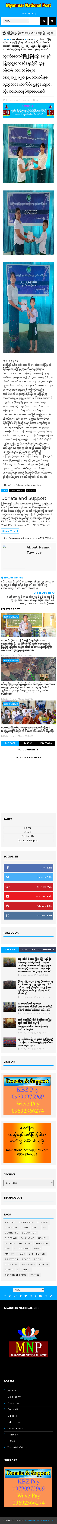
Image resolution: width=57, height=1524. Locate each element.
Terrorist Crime (16, 1275)
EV (44, 1227)
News (30, 39)
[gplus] (15, 1296)
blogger (10, 743)
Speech (43, 1264)
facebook (46, 743)
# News (31, 490)
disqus (28, 743)
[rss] (35, 1296)
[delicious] (51, 1296)
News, (36, 100)
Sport (9, 1269)
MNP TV (9, 1254)
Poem (37, 1259)
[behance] (41, 1296)
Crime (25, 1227)
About (27, 832)
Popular (28, 949)
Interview (41, 1243)
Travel (35, 1275)
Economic (11, 1233)
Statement (24, 1269)
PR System (11, 1259)
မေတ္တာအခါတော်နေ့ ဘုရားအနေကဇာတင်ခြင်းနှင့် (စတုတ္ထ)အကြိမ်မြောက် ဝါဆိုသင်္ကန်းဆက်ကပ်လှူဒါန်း (27, 729)
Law (7, 1248)
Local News (18, 39)
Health (42, 1238)
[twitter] (10, 1296)
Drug (35, 1227)
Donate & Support (28, 840)
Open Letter (37, 1254)
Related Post (10, 609)
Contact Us (28, 836)
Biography (26, 1222)
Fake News (27, 1238)
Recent (10, 949)
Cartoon (11, 1227)
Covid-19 (13, 1409)
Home (6, 39)
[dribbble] (30, 1296)
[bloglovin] (26, 1296)
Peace (26, 1259)
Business (42, 1222)
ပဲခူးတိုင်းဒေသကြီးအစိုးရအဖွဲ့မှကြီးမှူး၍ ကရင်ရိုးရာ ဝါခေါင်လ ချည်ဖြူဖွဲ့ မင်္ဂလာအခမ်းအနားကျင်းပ (35, 1042)
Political (11, 1264)
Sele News (28, 1264)
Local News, (27, 100)
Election (11, 1238)
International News (18, 1243)
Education (29, 1233)
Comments (46, 949)
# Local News (17, 490)
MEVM (37, 1248)
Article (10, 1222)
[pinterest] (20, 1296)
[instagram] (46, 1296)
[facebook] (5, 1296)
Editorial (13, 1415)
